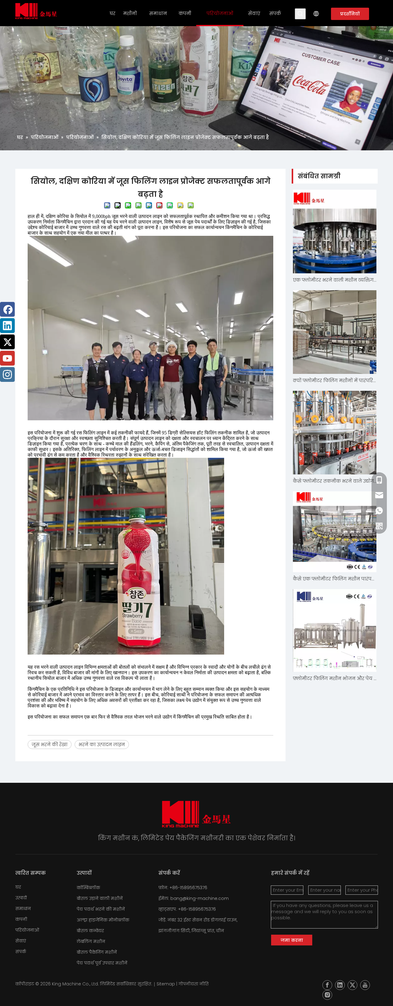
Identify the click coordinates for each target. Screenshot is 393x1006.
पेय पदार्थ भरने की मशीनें (101, 909)
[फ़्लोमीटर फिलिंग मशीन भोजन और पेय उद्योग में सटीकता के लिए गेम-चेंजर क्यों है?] (334, 630)
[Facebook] (7, 309)
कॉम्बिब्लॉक (88, 888)
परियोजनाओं (27, 930)
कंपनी (21, 919)
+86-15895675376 (197, 909)
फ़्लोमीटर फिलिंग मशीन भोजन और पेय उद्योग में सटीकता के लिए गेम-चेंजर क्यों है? (334, 678)
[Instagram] (7, 374)
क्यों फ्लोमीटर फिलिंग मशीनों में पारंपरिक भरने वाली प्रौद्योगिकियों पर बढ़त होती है (334, 380)
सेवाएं (20, 941)
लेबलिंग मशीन (91, 941)
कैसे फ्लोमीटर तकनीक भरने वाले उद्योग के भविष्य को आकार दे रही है (334, 481)
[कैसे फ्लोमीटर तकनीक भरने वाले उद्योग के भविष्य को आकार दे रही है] (334, 432)
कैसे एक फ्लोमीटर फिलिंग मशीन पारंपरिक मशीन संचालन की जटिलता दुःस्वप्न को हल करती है (334, 579)
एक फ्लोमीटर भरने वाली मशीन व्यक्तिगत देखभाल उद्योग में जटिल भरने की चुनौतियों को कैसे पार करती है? (334, 280)
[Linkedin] (7, 325)
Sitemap (166, 984)
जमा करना (292, 940)
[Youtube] (7, 358)
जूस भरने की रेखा (50, 744)
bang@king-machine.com (199, 898)
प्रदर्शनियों (350, 14)
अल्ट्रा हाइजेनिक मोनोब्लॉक (103, 920)
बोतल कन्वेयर (90, 931)
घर (18, 887)
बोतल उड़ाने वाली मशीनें (100, 898)
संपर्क (20, 952)
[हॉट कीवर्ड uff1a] (300, 13)
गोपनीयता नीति (193, 984)
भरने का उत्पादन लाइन (102, 744)
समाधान (23, 908)
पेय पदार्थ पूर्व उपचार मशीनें (102, 963)
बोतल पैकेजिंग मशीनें (97, 952)
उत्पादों (21, 898)
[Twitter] (7, 342)
